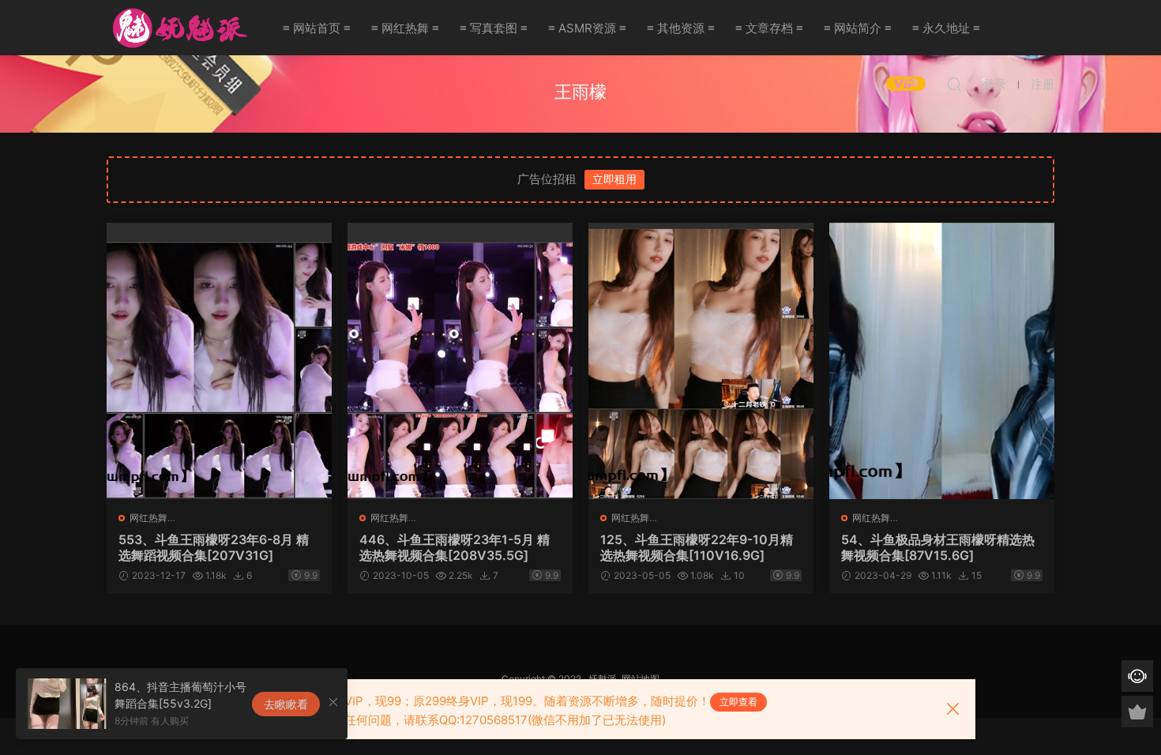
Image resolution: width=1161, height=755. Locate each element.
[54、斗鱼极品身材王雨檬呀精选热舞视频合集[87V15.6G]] (941, 361)
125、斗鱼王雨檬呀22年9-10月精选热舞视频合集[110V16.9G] (696, 547)
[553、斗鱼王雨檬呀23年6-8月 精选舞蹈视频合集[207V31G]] (219, 361)
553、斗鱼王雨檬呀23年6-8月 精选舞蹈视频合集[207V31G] (213, 547)
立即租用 (614, 179)
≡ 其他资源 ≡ (681, 28)
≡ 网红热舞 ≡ (405, 28)
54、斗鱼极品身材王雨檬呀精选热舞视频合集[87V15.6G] (938, 547)
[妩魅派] (178, 27)
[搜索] (954, 83)
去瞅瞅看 (286, 704)
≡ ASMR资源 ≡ (587, 28)
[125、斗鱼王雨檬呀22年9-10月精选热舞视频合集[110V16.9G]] (700, 361)
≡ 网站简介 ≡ (858, 28)
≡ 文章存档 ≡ (769, 28)
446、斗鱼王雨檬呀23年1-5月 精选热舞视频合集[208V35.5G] (454, 547)
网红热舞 (148, 518)
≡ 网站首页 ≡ (317, 28)
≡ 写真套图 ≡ (494, 28)
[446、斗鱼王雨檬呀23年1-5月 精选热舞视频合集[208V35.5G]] (460, 361)
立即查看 (738, 702)
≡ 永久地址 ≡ (946, 28)
